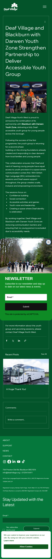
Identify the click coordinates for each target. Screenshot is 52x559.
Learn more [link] (9, 540)
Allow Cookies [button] (26, 547)
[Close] (48, 242)
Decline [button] (26, 553)
